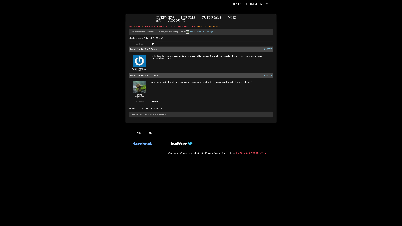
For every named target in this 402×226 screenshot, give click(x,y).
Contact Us (186, 153)
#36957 (268, 49)
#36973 (268, 75)
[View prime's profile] (187, 32)
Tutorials (212, 17)
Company (173, 153)
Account (176, 20)
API (159, 20)
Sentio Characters (151, 26)
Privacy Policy (213, 153)
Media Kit (199, 153)
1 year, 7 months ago (204, 32)
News (131, 26)
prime (192, 32)
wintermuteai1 (139, 69)
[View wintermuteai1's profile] (139, 66)
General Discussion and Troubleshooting (177, 26)
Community (257, 4)
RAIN (237, 4)
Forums (188, 17)
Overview (165, 17)
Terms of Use (229, 153)
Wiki (232, 17)
